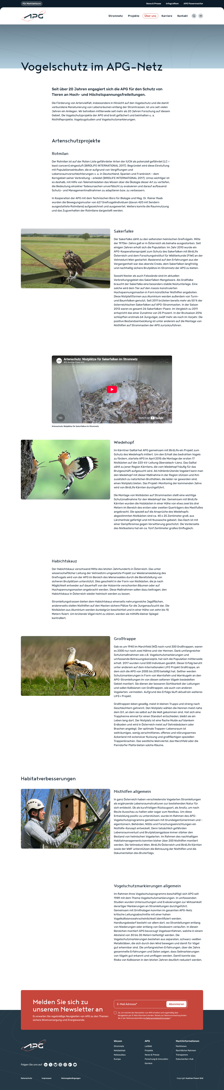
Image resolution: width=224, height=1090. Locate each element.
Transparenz (182, 1055)
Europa (117, 1059)
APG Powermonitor (193, 3)
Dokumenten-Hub (184, 1059)
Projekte (133, 16)
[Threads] (60, 1064)
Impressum (47, 1078)
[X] (50, 1064)
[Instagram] (65, 1064)
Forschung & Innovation (156, 1059)
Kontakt (182, 16)
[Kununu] (70, 1064)
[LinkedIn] (46, 1064)
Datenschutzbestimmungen (158, 1018)
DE (201, 16)
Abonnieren (176, 1004)
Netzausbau (120, 1055)
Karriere (167, 16)
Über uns (150, 16)
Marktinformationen (187, 1041)
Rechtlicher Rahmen (186, 1050)
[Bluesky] (55, 1064)
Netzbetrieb (119, 1050)
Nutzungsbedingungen (70, 1078)
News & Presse (153, 3)
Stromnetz (115, 16)
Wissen (118, 1041)
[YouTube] (75, 1064)
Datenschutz (26, 1078)
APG (147, 1041)
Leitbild (148, 1046)
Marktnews (181, 1046)
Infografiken (172, 3)
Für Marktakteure (32, 3)
